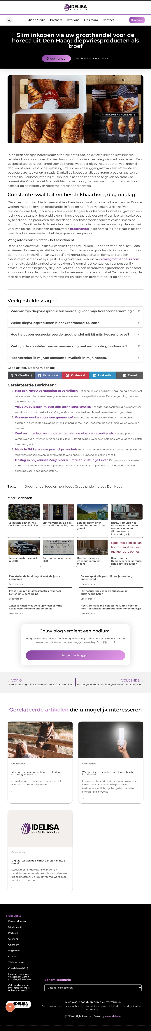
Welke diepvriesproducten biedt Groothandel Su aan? (75, 323)
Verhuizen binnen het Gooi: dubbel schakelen (23, 524)
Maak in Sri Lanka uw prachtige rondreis (46, 449)
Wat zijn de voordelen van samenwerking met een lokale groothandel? (75, 346)
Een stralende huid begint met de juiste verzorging (34, 578)
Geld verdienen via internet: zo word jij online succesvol (18, 988)
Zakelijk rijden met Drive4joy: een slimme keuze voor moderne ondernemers (35, 607)
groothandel (79, 229)
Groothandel (56, 58)
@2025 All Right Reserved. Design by (93, 1016)
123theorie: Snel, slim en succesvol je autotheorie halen (104, 592)
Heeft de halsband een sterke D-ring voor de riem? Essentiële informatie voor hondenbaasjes (111, 607)
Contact (108, 20)
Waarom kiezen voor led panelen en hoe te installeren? (108, 773)
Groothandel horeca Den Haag (99, 486)
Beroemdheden (17, 921)
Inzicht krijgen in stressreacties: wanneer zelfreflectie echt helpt (35, 592)
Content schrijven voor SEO (57, 559)
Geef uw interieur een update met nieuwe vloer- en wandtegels (64, 433)
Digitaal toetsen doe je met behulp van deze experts (38, 861)
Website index (16, 962)
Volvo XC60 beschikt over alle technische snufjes (53, 407)
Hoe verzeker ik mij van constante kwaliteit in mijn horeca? (75, 358)
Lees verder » (16, 584)
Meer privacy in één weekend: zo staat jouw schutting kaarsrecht (37, 773)
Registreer (14, 950)
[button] (9, 20)
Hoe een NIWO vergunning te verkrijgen (46, 391)
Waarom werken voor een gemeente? (44, 417)
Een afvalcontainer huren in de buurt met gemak (91, 525)
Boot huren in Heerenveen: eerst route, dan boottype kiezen (126, 560)
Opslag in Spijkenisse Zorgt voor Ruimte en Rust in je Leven (61, 460)
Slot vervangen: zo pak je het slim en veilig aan (58, 524)
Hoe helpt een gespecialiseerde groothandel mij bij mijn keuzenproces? (75, 334)
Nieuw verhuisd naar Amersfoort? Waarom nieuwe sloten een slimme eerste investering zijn (124, 528)
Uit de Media (36, 20)
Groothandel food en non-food (48, 486)
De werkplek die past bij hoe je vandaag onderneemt (106, 578)
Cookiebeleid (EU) (18, 968)
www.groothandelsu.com (120, 259)
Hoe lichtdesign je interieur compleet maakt (89, 560)
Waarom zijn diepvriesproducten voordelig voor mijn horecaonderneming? (75, 311)
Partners (56, 20)
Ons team (91, 20)
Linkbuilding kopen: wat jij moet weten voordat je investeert (19, 977)
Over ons (73, 20)
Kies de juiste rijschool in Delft (22, 559)
